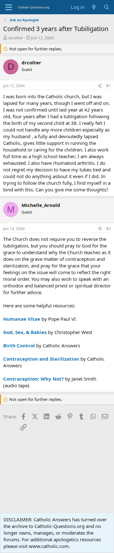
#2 (108, 228)
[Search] (106, 7)
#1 (108, 85)
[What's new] (94, 7)
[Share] (100, 86)
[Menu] (8, 7)
